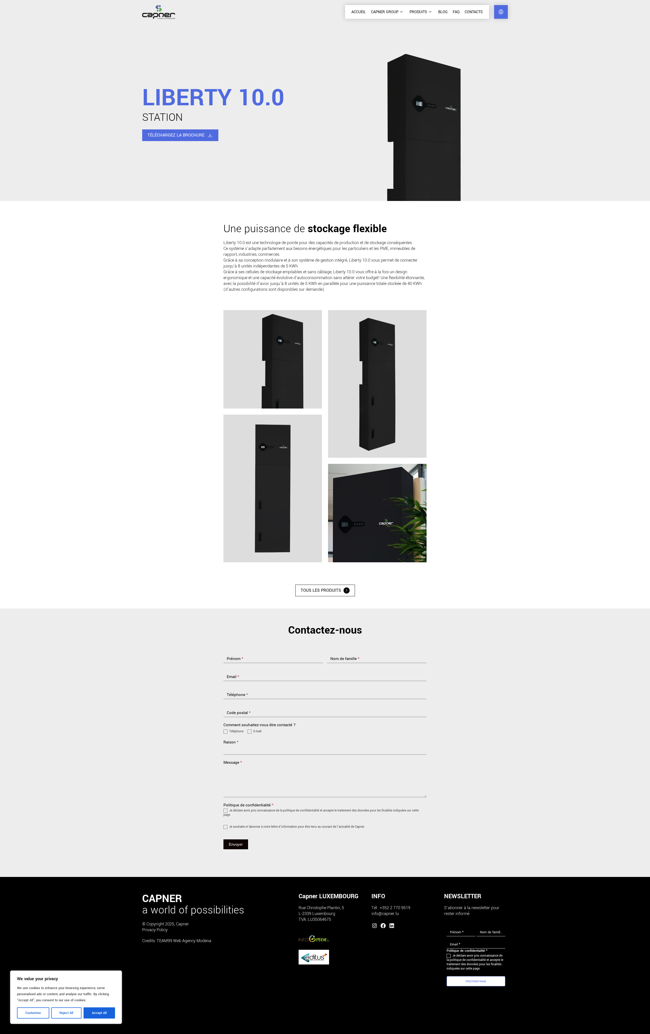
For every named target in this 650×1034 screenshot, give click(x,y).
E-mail (257, 732)
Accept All (99, 1013)
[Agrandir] (315, 316)
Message (232, 762)
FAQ (456, 12)
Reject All (66, 1013)
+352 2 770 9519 (395, 908)
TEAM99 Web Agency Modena (184, 941)
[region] (66, 997)
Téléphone (236, 732)
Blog (443, 12)
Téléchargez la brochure (180, 135)
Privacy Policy (155, 930)
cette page (473, 969)
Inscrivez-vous (476, 981)
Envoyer (236, 844)
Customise (33, 1013)
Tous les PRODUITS (325, 590)
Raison (230, 742)
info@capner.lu (385, 914)
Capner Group (387, 12)
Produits (421, 12)
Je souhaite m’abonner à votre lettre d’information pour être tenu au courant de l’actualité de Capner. (297, 827)
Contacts (474, 12)
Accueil (358, 12)
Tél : (375, 908)
